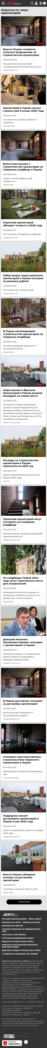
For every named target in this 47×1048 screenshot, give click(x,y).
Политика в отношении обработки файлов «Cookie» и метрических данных (21, 1014)
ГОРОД (6, 481)
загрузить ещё (24, 902)
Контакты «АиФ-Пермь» (14, 935)
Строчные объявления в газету (18, 938)
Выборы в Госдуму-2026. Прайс (18, 941)
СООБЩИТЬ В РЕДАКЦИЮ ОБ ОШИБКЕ (20, 954)
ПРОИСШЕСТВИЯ (11, 778)
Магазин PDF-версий (12, 926)
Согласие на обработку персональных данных (22, 1006)
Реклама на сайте (11, 922)
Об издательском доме (14, 919)
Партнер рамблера (22, 1036)
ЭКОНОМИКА (9, 126)
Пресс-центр (34, 919)
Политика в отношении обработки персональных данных (17, 1009)
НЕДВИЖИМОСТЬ (11, 719)
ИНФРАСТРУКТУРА (11, 422)
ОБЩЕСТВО (8, 185)
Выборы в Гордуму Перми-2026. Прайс (21, 950)
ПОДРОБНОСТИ (10, 70)
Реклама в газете (31, 922)
